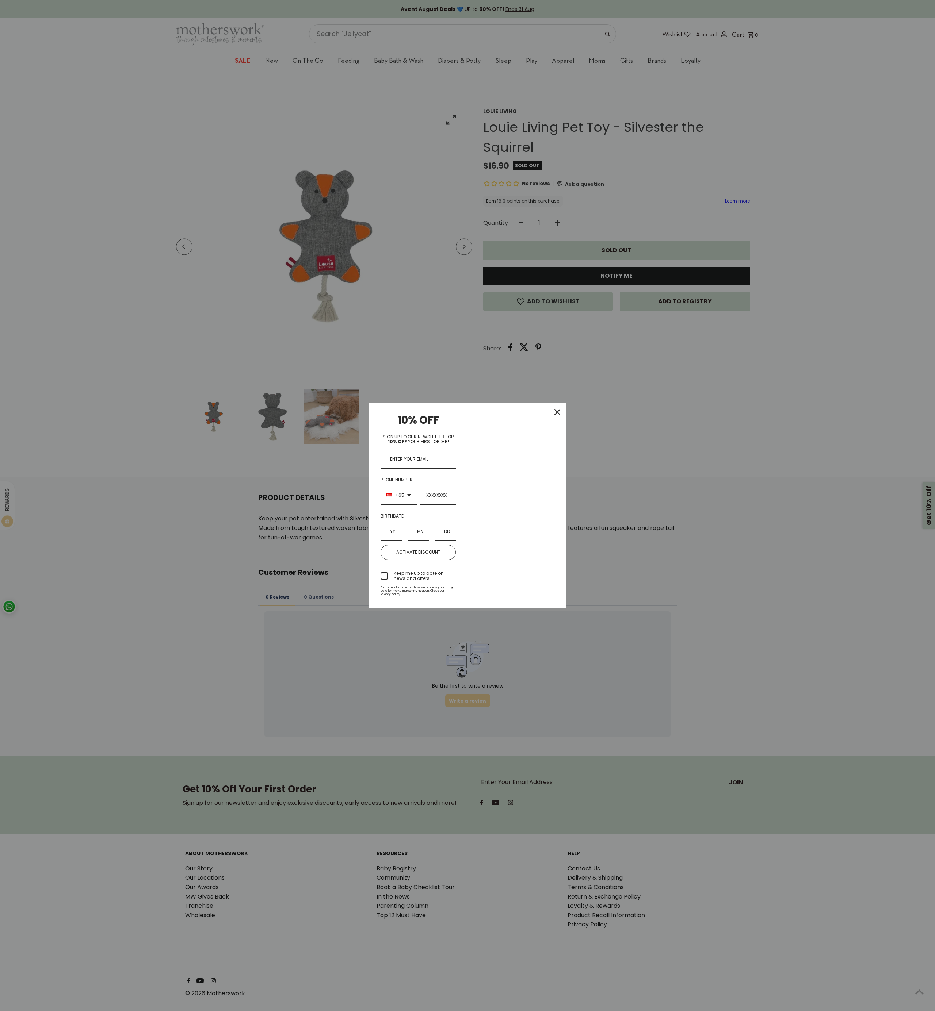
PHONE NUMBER (397, 480)
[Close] (557, 412)
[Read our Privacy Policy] (451, 589)
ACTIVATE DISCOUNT (418, 552)
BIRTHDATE (392, 516)
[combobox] (399, 495)
